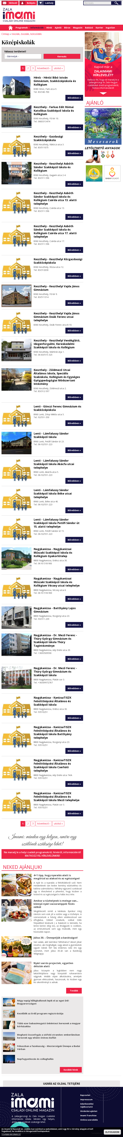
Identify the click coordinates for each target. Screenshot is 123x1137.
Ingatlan (110, 27)
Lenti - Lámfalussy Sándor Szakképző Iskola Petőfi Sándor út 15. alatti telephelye (57, 523)
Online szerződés (89, 1119)
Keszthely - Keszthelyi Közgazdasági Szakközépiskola (58, 260)
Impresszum (86, 1099)
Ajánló (58, 27)
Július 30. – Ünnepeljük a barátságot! (56, 937)
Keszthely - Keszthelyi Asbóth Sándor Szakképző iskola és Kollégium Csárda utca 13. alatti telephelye (55, 198)
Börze (67, 27)
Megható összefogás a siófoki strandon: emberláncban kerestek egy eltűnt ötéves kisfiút (48, 1036)
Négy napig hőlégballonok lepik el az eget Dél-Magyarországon (43, 1002)
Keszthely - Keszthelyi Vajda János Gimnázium (56, 287)
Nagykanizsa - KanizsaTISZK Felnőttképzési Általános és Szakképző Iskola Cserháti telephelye (52, 765)
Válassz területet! (15, 51)
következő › (43, 68)
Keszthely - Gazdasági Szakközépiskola (48, 138)
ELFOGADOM (112, 1132)
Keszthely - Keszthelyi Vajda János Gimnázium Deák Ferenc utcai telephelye (56, 317)
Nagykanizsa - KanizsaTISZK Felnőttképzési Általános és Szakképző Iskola (52, 701)
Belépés (31, 2)
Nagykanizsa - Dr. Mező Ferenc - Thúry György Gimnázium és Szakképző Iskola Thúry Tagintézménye (55, 640)
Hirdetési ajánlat (88, 1111)
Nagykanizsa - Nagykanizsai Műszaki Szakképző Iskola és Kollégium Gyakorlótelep (53, 552)
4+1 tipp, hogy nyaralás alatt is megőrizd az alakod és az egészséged (57, 877)
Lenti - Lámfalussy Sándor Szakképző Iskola (51, 435)
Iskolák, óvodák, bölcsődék (27, 34)
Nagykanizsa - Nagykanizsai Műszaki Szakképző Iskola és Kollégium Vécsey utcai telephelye (57, 582)
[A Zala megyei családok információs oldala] (19, 15)
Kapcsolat (85, 1095)
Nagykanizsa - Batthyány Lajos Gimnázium (55, 609)
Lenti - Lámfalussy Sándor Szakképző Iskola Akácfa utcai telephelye (54, 464)
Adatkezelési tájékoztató (86, 1105)
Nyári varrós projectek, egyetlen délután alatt (53, 964)
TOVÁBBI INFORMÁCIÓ (11, 1134)
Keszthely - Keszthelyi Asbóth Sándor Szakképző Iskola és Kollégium (53, 167)
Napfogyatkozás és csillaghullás (35, 1058)
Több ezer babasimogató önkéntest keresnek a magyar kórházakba (49, 1025)
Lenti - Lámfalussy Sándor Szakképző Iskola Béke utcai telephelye (53, 493)
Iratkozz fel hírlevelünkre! (42, 855)
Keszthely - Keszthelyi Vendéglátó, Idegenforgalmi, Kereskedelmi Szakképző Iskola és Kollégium (57, 344)
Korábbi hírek (71, 1069)
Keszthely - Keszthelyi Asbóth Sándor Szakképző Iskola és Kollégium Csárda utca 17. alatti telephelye (55, 231)
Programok (22, 27)
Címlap (10, 28)
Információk (37, 27)
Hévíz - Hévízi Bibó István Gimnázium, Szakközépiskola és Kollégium (55, 81)
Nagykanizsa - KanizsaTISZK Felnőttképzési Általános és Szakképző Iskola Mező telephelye (57, 796)
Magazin (77, 27)
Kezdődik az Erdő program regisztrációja (40, 1013)
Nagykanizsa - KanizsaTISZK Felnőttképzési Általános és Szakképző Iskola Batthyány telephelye (53, 732)
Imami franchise (88, 1115)
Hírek (49, 27)
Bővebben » (74, 97)
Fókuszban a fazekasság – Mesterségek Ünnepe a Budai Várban (48, 1048)
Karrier (99, 27)
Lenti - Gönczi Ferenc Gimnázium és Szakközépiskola (57, 408)
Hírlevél (13, 2)
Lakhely (49, 2)
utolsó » (58, 68)
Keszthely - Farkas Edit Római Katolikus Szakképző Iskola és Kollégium (54, 110)
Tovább (74, 990)
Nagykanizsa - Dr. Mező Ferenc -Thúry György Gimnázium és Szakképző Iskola (55, 671)
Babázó (89, 27)
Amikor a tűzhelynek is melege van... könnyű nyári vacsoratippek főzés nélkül (56, 904)
